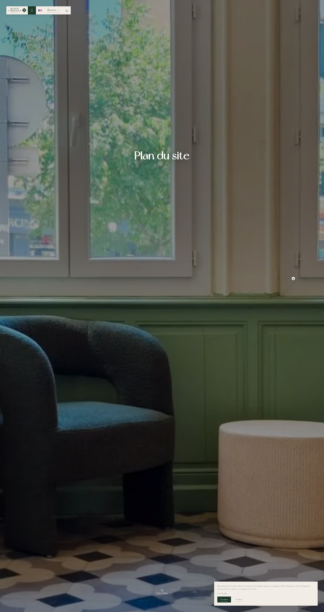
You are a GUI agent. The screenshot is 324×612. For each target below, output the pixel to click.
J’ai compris (224, 599)
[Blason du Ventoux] (17, 10)
